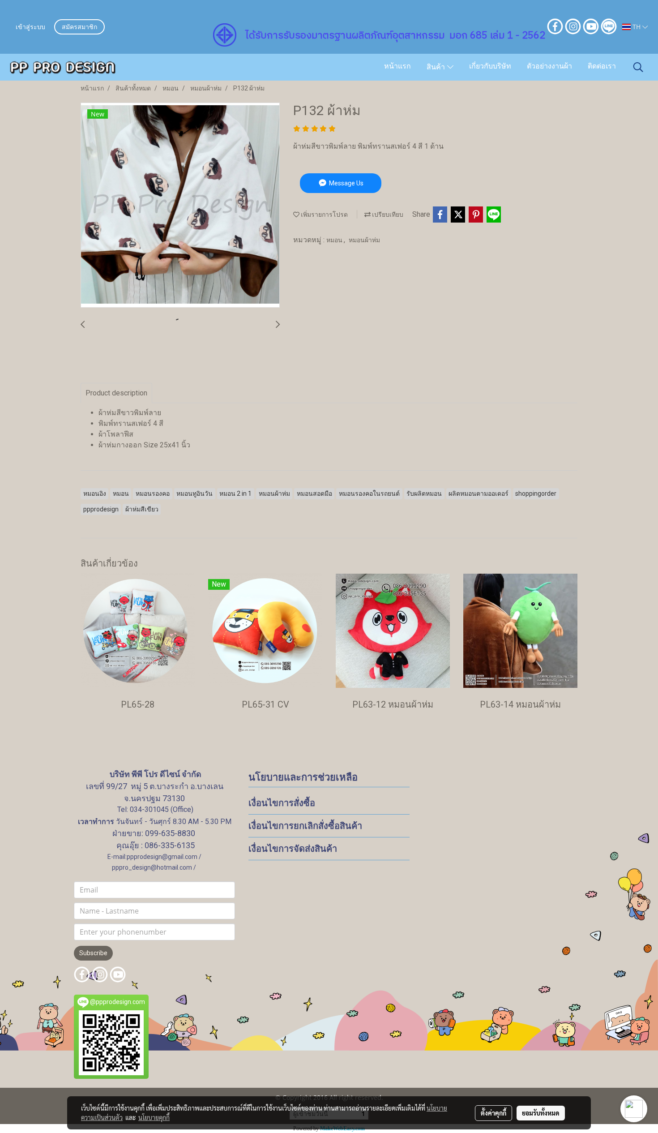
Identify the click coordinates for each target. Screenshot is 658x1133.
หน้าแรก (397, 66)
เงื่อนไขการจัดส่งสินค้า (292, 849)
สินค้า (437, 67)
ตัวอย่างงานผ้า (549, 66)
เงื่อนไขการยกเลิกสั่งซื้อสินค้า (305, 826)
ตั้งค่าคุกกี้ (493, 1113)
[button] (638, 67)
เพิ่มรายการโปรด (323, 214)
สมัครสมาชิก (79, 27)
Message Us (345, 183)
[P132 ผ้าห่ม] (180, 205)
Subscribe (93, 953)
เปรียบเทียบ (387, 214)
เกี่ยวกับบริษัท (490, 66)
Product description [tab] (116, 393)
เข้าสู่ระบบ (30, 27)
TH (636, 26)
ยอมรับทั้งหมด (541, 1113)
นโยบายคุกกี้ (154, 1117)
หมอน (335, 240)
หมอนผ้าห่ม (364, 240)
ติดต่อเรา (602, 66)
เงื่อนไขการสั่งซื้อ (281, 803)
